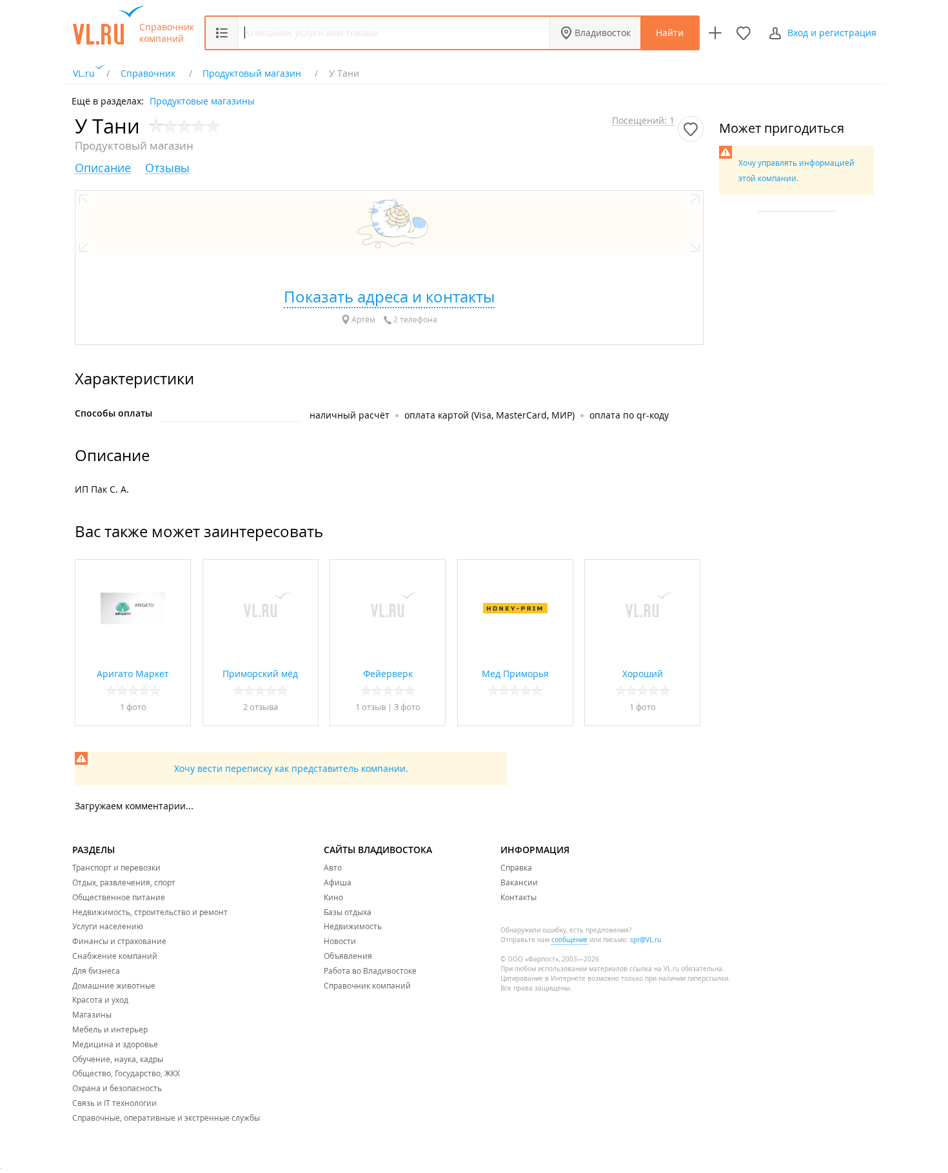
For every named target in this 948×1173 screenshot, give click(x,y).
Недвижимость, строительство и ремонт (150, 912)
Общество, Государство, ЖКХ (126, 1073)
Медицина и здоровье (115, 1044)
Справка (516, 867)
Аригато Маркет (133, 673)
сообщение (569, 940)
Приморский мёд (260, 673)
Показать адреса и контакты (389, 296)
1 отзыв (371, 707)
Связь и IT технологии (114, 1103)
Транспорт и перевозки (116, 867)
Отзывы (167, 168)
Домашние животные (113, 985)
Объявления (348, 956)
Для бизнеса (96, 970)
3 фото (407, 707)
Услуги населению (107, 926)
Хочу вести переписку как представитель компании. (291, 768)
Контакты (518, 897)
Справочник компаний (166, 32)
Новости (340, 941)
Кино (333, 897)
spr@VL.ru (645, 940)
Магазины (92, 1014)
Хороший (642, 673)
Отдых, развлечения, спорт (123, 882)
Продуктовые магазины (202, 100)
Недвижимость (353, 926)
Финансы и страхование (119, 941)
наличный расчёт (350, 415)
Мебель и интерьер (110, 1029)
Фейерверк (388, 673)
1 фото (133, 707)
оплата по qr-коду (629, 415)
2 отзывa (260, 707)
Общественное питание (118, 897)
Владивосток (603, 32)
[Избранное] (743, 33)
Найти (670, 32)
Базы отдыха (347, 912)
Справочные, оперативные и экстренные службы (166, 1117)
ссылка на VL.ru (654, 969)
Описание (103, 168)
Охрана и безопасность (117, 1088)
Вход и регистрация (831, 32)
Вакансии (519, 882)
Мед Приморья (515, 673)
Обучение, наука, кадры (117, 1059)
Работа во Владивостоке (370, 970)
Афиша (337, 882)
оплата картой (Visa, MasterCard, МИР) (489, 415)
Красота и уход (100, 999)
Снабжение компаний (114, 956)
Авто (333, 867)
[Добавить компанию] (715, 33)
